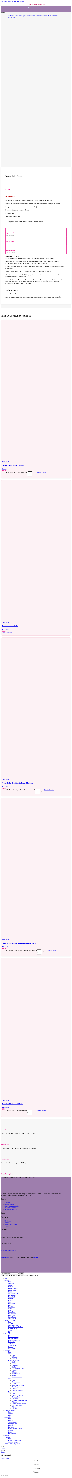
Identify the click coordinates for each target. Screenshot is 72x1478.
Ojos (9, 1378)
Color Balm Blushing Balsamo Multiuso (17, 783)
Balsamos (15, 1365)
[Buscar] (69, 9)
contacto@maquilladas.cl (8, 1250)
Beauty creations (13, 1288)
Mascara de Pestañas (18, 1385)
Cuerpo (10, 1413)
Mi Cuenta (7, 1221)
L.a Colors (5, 629)
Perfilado (14, 1358)
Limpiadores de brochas (15, 1428)
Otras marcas (12, 1318)
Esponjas (11, 1427)
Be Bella (10, 1287)
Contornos (15, 1398)
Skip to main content (18, 1)
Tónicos (10, 1343)
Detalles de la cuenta (10, 1224)
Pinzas (10, 1432)
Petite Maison (12, 1313)
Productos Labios (13, 1360)
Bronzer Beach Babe (10, 626)
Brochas (10, 1420)
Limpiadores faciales (14, 1340)
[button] (41, 472)
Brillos (14, 1367)
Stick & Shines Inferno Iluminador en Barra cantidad (21, 950)
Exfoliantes (11, 1342)
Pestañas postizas (17, 1387)
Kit (9, 1332)
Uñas (9, 1415)
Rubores (14, 1408)
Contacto (7, 1202)
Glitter (14, 1383)
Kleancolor (5, 947)
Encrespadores (12, 1423)
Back (9, 1282)
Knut (9, 1305)
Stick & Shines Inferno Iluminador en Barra (19, 943)
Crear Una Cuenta (6, 1458)
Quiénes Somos (9, 1204)
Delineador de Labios (18, 1368)
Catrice (4, 469)
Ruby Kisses (12, 1315)
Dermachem (11, 1295)
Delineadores (16, 1382)
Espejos (10, 1425)
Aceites (14, 1363)
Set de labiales (16, 1373)
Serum (10, 1330)
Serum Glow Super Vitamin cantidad (16, 472)
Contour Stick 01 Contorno (12, 1104)
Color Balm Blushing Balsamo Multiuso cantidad (20, 790)
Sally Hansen (12, 1317)
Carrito (6, 1226)
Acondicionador (13, 1325)
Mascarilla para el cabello (15, 1327)
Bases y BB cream (17, 1395)
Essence (10, 1298)
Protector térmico (13, 1328)
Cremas (10, 1347)
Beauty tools (12, 1290)
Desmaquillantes (13, 1338)
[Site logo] (35, 12)
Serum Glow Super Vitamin (13, 465)
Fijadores (14, 1357)
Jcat (9, 1302)
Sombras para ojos (17, 1390)
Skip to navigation (6, 1)
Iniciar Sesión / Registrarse (12, 1444)
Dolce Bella (5, 1107)
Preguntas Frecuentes (10, 1208)
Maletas (10, 1430)
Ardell (10, 1285)
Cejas (10, 1353)
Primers (14, 1372)
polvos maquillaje (17, 1405)
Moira (10, 1308)
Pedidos (6, 1222)
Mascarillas (11, 1348)
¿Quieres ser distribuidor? (12, 1206)
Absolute (11, 1283)
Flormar (10, 1300)
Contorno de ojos (13, 1337)
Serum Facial (12, 1345)
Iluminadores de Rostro (19, 1403)
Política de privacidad (10, 1209)
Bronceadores (16, 1397)
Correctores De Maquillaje (20, 1400)
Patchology (11, 1312)
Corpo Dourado (13, 1293)
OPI (9, 1310)
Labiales (14, 1370)
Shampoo (11, 1323)
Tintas (14, 1375)
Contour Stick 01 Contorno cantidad (16, 1110)
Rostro (10, 1392)
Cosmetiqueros (12, 1422)
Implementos (12, 1433)
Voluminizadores (17, 1377)
